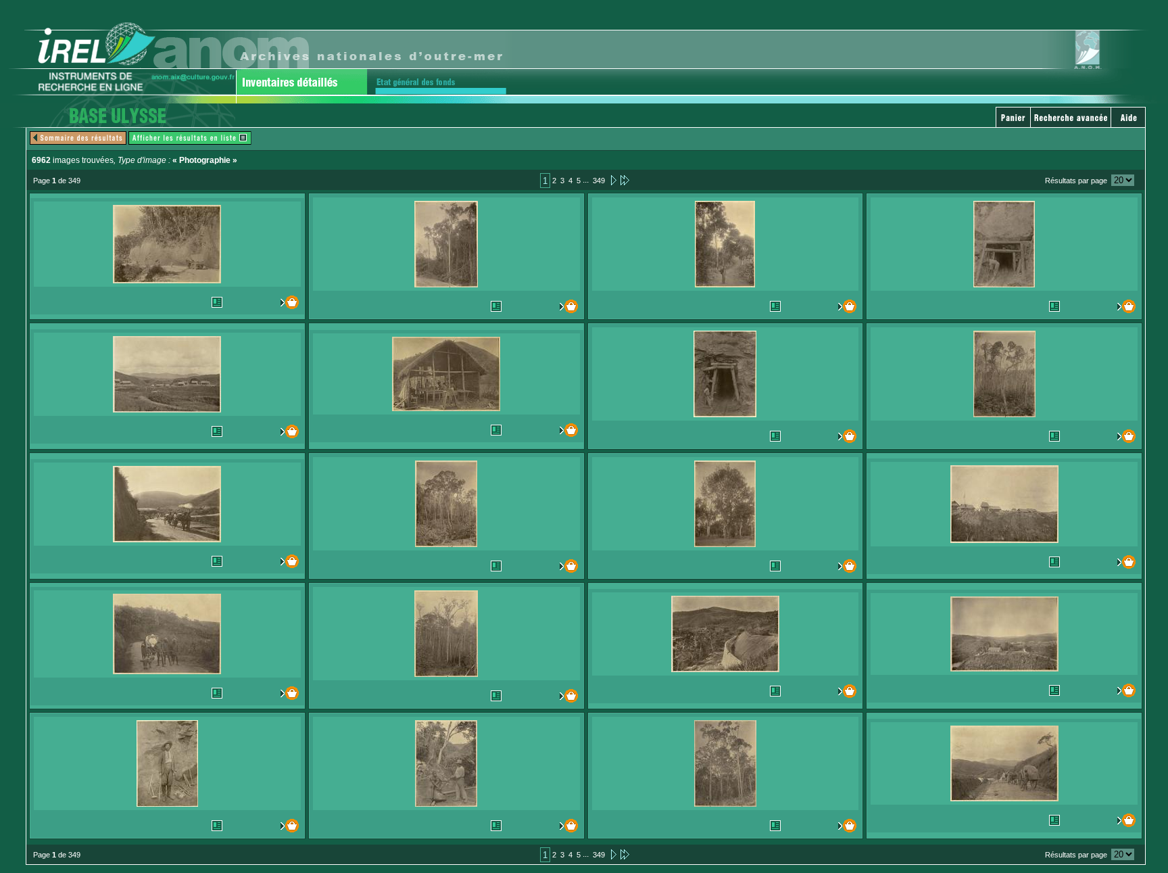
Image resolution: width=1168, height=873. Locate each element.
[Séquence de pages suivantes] (624, 180)
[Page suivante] (612, 180)
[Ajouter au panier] (283, 302)
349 (599, 180)
